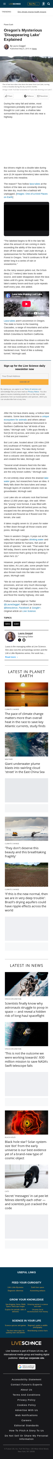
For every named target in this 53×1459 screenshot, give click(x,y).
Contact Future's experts (26, 1384)
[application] (26, 217)
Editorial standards (26, 1425)
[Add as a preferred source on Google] (26, 1367)
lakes (7, 624)
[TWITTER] (20, 640)
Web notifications (26, 1415)
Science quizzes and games (15, 1325)
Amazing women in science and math (37, 1305)
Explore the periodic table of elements (15, 1311)
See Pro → (33, 4)
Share (10, 96)
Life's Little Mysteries (15, 1287)
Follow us (30, 96)
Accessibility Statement (26, 1379)
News (34, 48)
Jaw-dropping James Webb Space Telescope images (15, 1305)
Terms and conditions (26, 1395)
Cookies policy (26, 1405)
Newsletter (44, 96)
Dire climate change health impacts (32, 12)
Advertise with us (26, 1410)
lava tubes (35, 184)
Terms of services (31, 389)
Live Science (29, 611)
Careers (26, 1420)
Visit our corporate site (31, 1358)
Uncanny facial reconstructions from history (37, 1311)
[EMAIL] (24, 640)
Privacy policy (26, 1400)
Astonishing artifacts (37, 1291)
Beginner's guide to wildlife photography (37, 1326)
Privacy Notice (33, 392)
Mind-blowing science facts (38, 1331)
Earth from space (37, 1287)
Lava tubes (9, 321)
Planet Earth (8, 25)
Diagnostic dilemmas (15, 1291)
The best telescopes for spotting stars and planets (15, 1332)
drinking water (36, 539)
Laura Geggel (19, 45)
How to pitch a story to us (26, 1430)
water (16, 624)
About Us (26, 1389)
